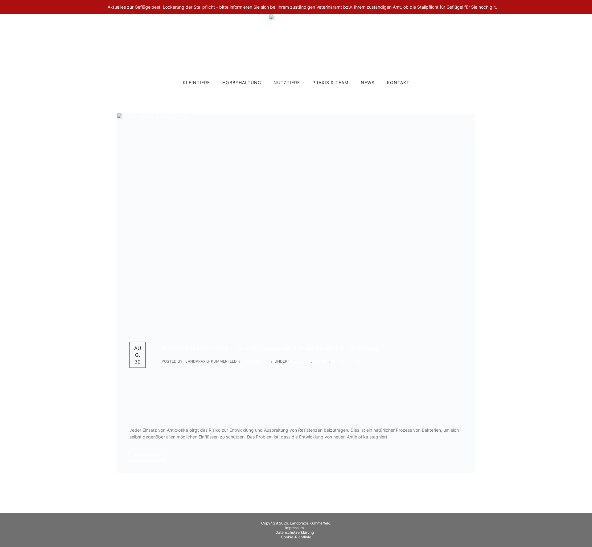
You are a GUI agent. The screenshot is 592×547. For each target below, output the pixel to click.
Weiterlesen (147, 455)
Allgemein (300, 361)
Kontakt (398, 82)
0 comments (255, 361)
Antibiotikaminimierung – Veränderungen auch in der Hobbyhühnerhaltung (270, 348)
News (368, 82)
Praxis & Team (330, 82)
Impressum (294, 527)
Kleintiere (196, 82)
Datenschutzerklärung (294, 532)
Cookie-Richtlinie (296, 537)
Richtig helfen (346, 361)
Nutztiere (286, 82)
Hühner (321, 361)
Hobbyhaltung (241, 82)
